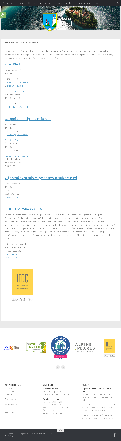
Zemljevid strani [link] (10, 436)
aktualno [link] (88, 400)
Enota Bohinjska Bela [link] (14, 91)
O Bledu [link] (19, 2)
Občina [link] (31, 2)
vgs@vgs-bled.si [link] (14, 197)
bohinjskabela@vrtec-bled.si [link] (19, 107)
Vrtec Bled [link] (12, 64)
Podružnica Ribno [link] (12, 140)
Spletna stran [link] (11, 257)
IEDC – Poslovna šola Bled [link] (24, 209)
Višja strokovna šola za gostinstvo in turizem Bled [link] (41, 177)
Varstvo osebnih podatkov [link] (45, 433)
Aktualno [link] (7, 2)
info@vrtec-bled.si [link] (15, 85)
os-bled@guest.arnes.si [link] (17, 134)
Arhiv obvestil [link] (10, 412)
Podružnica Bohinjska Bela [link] (16, 155)
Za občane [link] (45, 2)
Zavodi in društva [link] (64, 2)
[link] (3, 15)
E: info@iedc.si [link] (11, 254)
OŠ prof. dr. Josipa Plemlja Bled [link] (28, 118)
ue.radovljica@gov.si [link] (106, 418)
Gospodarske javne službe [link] (88, 2)
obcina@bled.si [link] (11, 404)
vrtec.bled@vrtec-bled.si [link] (17, 82)
